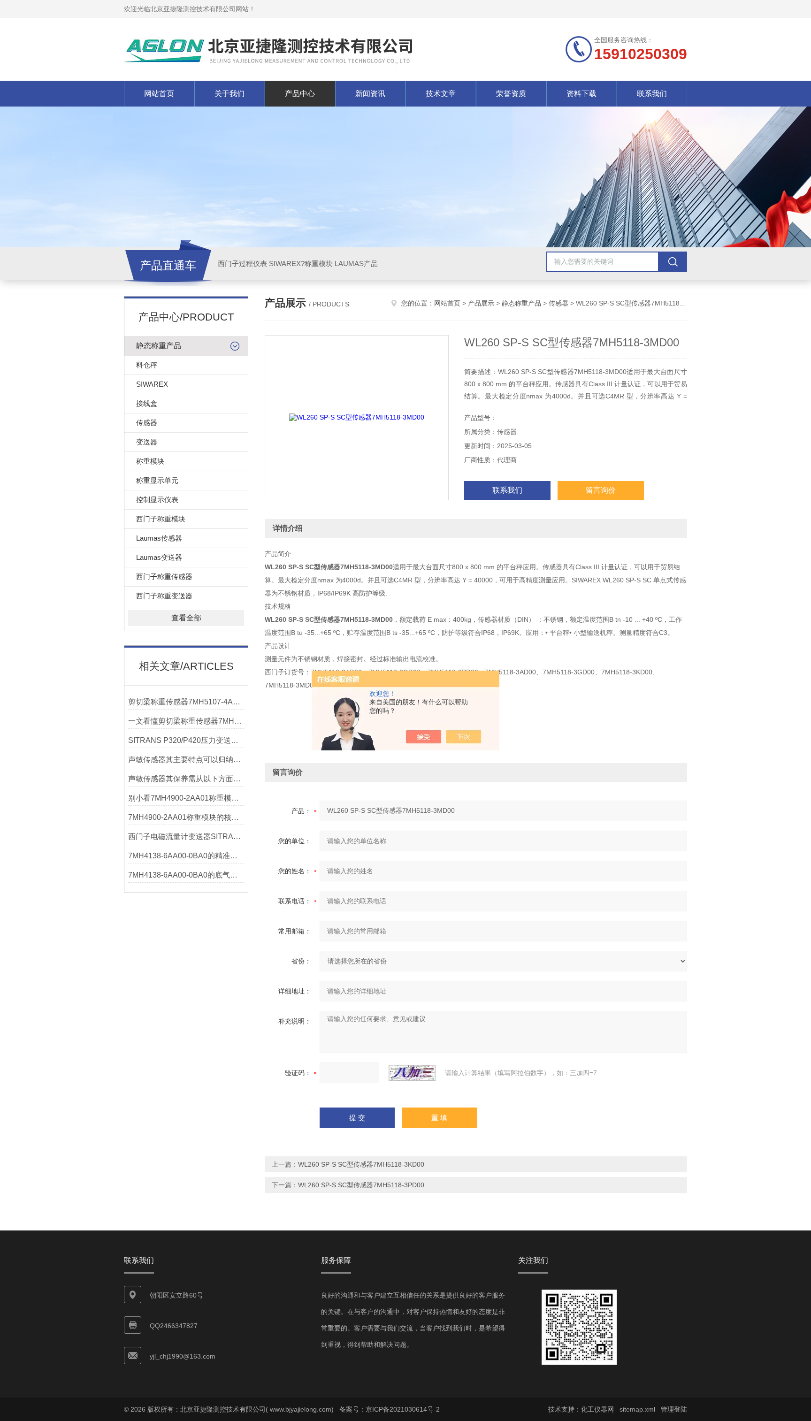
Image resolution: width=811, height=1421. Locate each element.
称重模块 (150, 461)
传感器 (146, 423)
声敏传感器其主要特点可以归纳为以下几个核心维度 (186, 760)
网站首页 (159, 94)
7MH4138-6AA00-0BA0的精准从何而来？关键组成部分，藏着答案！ (186, 856)
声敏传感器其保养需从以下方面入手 (186, 779)
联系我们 (652, 94)
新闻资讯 (370, 94)
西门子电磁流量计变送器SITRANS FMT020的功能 (186, 836)
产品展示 (481, 303)
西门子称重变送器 (164, 596)
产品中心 (300, 94)
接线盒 (146, 403)
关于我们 (229, 94)
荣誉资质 (511, 94)
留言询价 (601, 490)
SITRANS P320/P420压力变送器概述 (186, 740)
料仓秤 (146, 365)
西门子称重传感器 (164, 577)
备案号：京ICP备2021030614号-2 (389, 1409)
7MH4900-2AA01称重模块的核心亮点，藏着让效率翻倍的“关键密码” (186, 817)
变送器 (146, 442)
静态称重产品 (158, 346)
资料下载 (581, 94)
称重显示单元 (157, 480)
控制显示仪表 (157, 500)
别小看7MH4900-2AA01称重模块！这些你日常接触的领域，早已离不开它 (186, 798)
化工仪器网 (597, 1409)
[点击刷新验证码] (412, 1073)
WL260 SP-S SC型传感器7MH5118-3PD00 (361, 1185)
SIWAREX (152, 384)
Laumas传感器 (159, 538)
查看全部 (186, 618)
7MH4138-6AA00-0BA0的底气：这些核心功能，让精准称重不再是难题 (186, 875)
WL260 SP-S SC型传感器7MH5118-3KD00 (361, 1164)
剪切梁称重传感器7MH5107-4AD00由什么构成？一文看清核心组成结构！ (186, 702)
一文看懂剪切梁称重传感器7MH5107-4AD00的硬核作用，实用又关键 (186, 721)
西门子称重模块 (160, 519)
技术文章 (441, 94)
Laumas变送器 (159, 557)
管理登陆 (674, 1409)
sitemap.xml (637, 1409)
